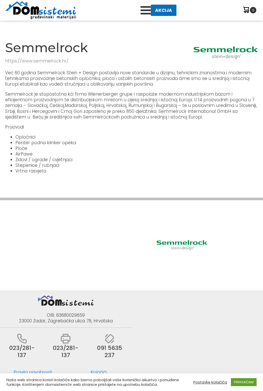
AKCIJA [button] (163, 10)
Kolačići (99, 372)
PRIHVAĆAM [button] (243, 382)
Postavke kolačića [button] (210, 382)
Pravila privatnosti (33, 372)
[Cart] (249, 10)
